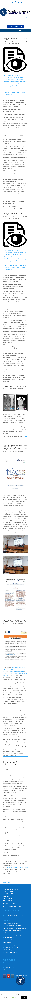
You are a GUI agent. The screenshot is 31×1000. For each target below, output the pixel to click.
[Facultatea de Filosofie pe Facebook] (4, 976)
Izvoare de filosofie (9, 937)
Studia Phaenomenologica (11, 947)
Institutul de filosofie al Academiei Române (15, 940)
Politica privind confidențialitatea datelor (15, 915)
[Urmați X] (12, 2)
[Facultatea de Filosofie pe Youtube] (8, 976)
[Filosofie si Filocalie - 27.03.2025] (15, 574)
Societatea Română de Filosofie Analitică (15, 928)
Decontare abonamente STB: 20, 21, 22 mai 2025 (14, 214)
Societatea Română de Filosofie (12, 925)
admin (6, 41)
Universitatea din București (17, 671)
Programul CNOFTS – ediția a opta (15, 763)
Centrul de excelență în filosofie (12, 945)
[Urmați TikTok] (22, 2)
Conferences (12, 390)
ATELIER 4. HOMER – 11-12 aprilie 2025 (14, 386)
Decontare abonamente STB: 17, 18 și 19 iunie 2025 (15, 39)
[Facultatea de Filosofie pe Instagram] (12, 976)
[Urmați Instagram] (15, 2)
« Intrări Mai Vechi (8, 882)
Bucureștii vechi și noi (10, 955)
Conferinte (18, 390)
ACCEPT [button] (24, 997)
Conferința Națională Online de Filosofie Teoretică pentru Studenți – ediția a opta (15, 620)
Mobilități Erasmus (9, 970)
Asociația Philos (8, 942)
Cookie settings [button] (15, 997)
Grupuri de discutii (9, 965)
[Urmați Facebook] (9, 2)
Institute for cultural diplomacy (12, 935)
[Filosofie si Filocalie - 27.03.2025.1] (15, 553)
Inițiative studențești (9, 967)
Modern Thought (8, 950)
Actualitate (20, 41)
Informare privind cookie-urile (12, 913)
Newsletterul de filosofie (10, 952)
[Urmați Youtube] (18, 2)
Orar (5, 962)
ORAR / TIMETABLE (15, 27)
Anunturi (5, 390)
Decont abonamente (13, 43)
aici (26, 436)
